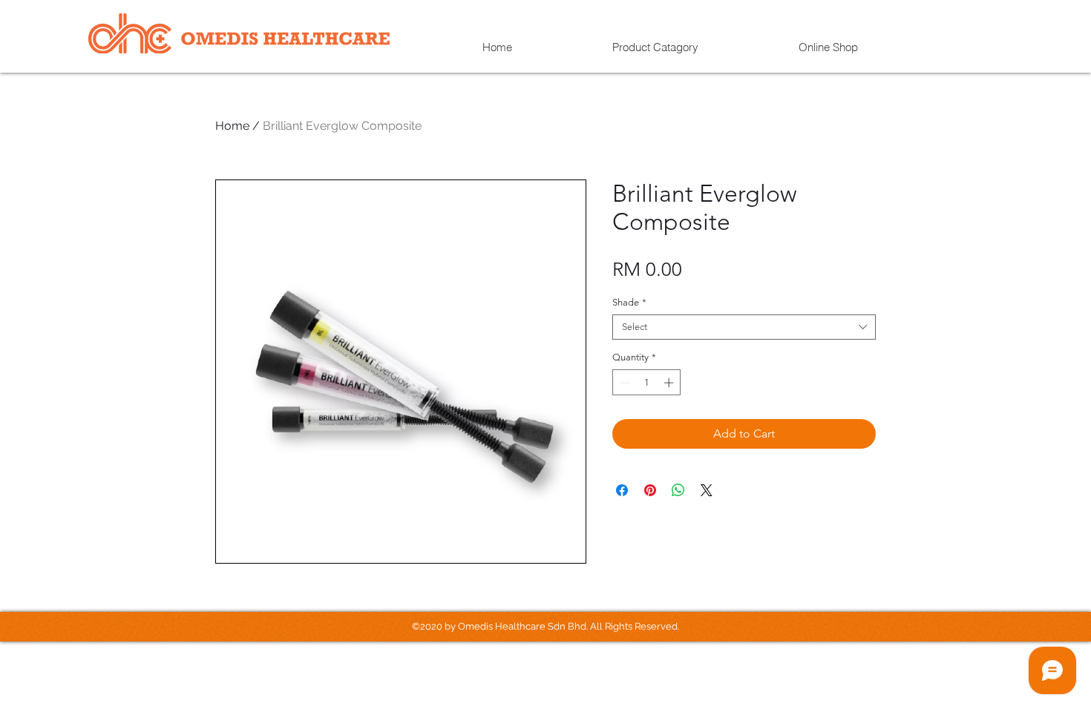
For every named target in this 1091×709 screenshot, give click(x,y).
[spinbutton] (646, 382)
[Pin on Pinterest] (650, 490)
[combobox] (744, 327)
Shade (629, 302)
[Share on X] (706, 490)
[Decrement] (623, 382)
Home (232, 126)
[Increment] (670, 382)
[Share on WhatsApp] (678, 490)
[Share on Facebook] (622, 490)
